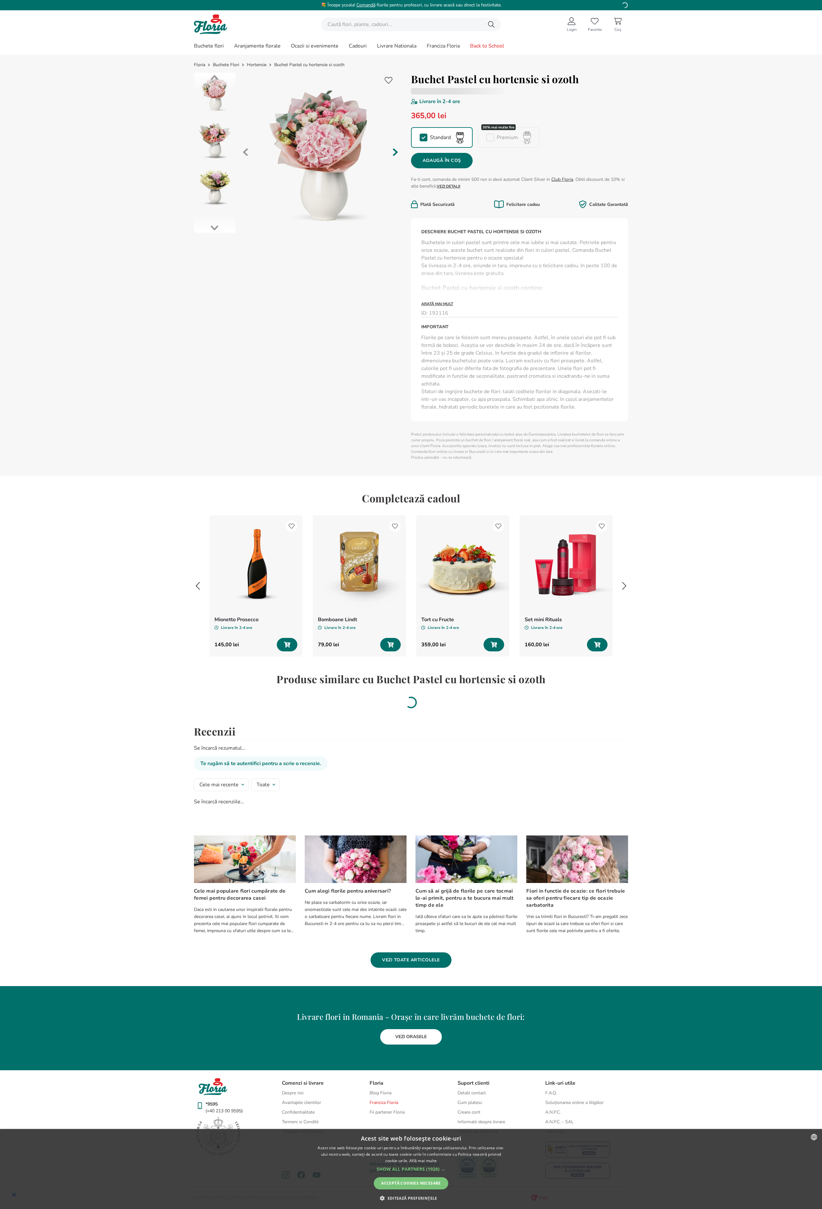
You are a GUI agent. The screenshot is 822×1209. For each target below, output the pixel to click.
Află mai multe (423, 1160)
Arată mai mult (437, 304)
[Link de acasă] (200, 64)
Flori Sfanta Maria (501, 333)
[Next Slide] (624, 619)
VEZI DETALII (448, 186)
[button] (442, 137)
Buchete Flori (226, 64)
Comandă (365, 5)
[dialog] (411, 1169)
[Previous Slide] (198, 619)
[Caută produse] (491, 24)
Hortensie (257, 64)
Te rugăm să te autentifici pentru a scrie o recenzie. (260, 796)
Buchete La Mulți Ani (548, 333)
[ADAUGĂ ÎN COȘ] (287, 678)
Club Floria (562, 179)
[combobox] (411, 24)
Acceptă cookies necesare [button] (411, 1183)
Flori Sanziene (466, 341)
